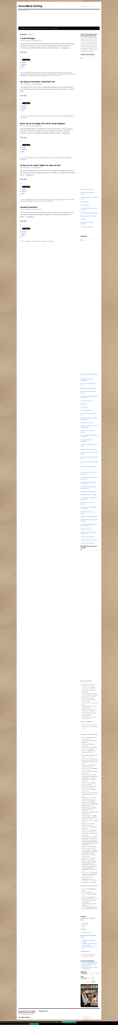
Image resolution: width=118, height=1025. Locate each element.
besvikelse (22, 201)
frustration (44, 74)
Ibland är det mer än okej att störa (88, 189)
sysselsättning (67, 157)
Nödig (83, 926)
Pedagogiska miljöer (42, 72)
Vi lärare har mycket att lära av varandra (89, 540)
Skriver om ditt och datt (62, 72)
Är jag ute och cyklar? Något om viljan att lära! (40, 165)
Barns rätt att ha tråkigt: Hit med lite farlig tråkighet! (42, 123)
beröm (72, 199)
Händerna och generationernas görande (89, 216)
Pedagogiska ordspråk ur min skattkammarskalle (32, 28)
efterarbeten (55, 115)
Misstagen (37, 199)
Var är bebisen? (85, 923)
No (66, 1022)
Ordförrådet (28, 72)
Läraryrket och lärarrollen (42, 115)
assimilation (30, 74)
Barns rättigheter (29, 157)
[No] (76, 1022)
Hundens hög (83, 219)
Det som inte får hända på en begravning (89, 212)
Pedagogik (34, 72)
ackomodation (23, 74)
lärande (66, 74)
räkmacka (70, 74)
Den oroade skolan (85, 407)
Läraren (90, 543)
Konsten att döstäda (85, 202)
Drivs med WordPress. (87, 1017)
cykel (27, 201)
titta (38, 201)
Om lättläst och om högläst (87, 962)
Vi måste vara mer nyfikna (86, 410)
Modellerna (28, 241)
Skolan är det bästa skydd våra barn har (89, 449)
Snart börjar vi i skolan (86, 932)
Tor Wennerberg (32, 75)
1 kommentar (50, 201)
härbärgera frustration (52, 74)
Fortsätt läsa (66, 48)
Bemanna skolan (84, 404)
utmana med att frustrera (42, 75)
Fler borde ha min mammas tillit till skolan (89, 516)
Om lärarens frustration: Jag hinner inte (37, 81)
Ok (63, 1022)
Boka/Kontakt (54, 28)
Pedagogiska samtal (52, 72)
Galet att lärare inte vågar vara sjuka (88, 536)
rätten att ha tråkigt (59, 157)
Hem (47, 28)
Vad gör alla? (84, 924)
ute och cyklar (42, 201)
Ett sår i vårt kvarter (85, 205)
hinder (35, 201)
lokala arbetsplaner (68, 115)
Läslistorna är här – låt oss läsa (87, 422)
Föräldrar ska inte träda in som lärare (88, 388)
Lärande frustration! (29, 207)
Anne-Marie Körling (30, 6)
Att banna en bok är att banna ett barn (88, 491)
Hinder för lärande (30, 199)
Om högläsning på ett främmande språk (89, 466)
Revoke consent (34, 1024)
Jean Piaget (60, 74)
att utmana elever (37, 74)
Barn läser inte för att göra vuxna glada (89, 494)
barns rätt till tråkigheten (43, 157)
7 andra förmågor (27, 38)
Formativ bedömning (30, 115)
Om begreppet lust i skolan (86, 529)
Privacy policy (71, 1022)
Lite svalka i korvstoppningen (87, 400)
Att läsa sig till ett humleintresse (87, 227)
